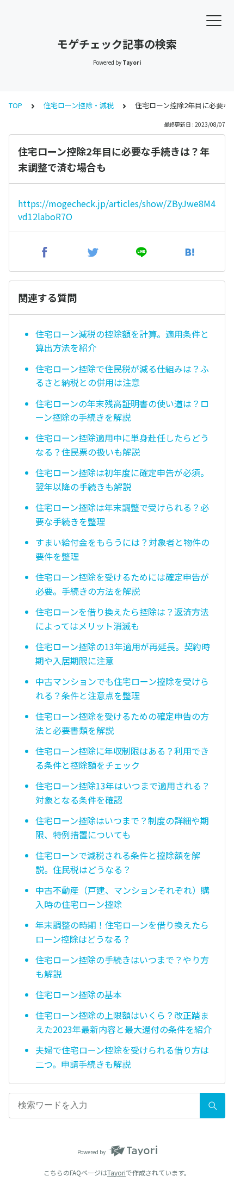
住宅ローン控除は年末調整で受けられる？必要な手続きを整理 (122, 514)
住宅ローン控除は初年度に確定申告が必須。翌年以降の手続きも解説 (122, 479)
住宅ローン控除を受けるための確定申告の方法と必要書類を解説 (122, 723)
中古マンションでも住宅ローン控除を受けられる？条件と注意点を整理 (122, 688)
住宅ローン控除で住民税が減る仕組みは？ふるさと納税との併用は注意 (122, 375)
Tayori (116, 1172)
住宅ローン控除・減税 (79, 105)
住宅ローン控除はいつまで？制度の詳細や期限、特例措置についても (122, 827)
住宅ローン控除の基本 (78, 994)
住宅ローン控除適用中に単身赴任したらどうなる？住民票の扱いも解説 (122, 444)
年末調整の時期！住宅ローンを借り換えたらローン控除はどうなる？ (122, 931)
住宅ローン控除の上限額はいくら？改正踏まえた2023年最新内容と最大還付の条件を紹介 (123, 1022)
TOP (15, 105)
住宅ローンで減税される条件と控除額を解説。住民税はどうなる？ (117, 862)
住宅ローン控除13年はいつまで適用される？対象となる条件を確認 (122, 792)
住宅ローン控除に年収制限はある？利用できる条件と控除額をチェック (122, 757)
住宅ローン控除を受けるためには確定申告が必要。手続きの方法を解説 (122, 584)
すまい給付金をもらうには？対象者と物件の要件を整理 (122, 549)
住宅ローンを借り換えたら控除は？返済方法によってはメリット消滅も (122, 618)
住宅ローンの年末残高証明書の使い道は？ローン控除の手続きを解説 (122, 410)
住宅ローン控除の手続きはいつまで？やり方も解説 (122, 966)
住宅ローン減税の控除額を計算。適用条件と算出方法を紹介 (122, 340)
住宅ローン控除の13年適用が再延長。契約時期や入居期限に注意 (122, 653)
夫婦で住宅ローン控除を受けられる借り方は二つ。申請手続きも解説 (122, 1056)
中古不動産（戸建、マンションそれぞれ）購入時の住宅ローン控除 (122, 897)
